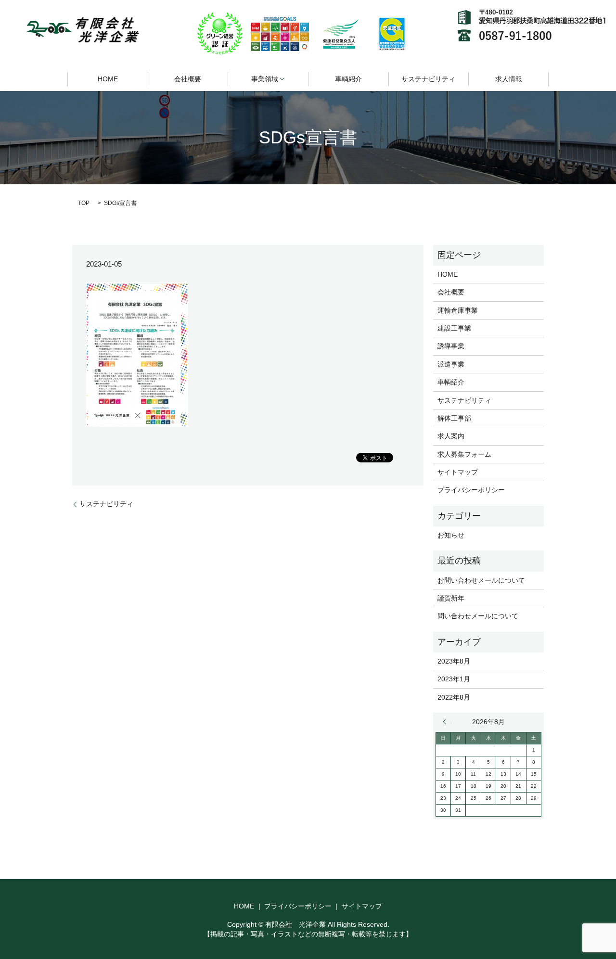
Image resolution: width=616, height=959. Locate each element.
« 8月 (447, 721)
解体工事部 (454, 418)
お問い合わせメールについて (481, 580)
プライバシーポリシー (471, 490)
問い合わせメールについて (477, 616)
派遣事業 (450, 364)
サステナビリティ (428, 79)
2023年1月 (453, 679)
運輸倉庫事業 (457, 310)
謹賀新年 (450, 598)
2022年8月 (453, 697)
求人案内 (450, 436)
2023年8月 (453, 661)
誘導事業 (450, 346)
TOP (84, 203)
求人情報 (508, 79)
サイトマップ (457, 472)
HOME (108, 79)
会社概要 (187, 79)
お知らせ (450, 535)
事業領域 (264, 79)
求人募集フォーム (464, 454)
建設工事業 (454, 328)
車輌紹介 (348, 79)
